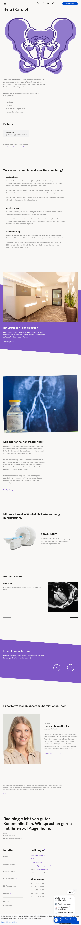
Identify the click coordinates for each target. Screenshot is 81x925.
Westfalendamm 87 (38, 855)
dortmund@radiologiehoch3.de (42, 866)
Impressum (7, 901)
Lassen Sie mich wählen (9, 922)
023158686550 (42, 869)
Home (5, 856)
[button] (64, 903)
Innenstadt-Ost (36, 862)
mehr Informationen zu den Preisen (16, 147)
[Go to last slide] (7, 617)
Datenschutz (8, 905)
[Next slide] (74, 617)
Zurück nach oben (8, 794)
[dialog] (40, 919)
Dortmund (34, 859)
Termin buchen (70, 3)
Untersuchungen (9, 871)
